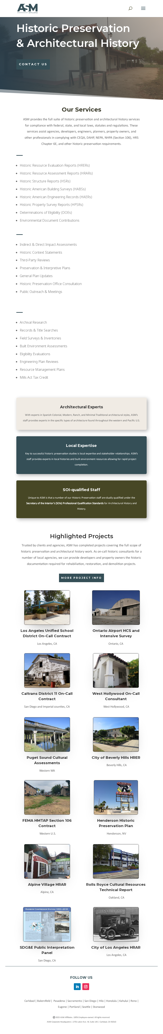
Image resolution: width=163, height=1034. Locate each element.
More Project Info (81, 577)
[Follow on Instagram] (85, 986)
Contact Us (33, 64)
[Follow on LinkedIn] (77, 986)
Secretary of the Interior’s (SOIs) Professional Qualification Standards (65, 503)
